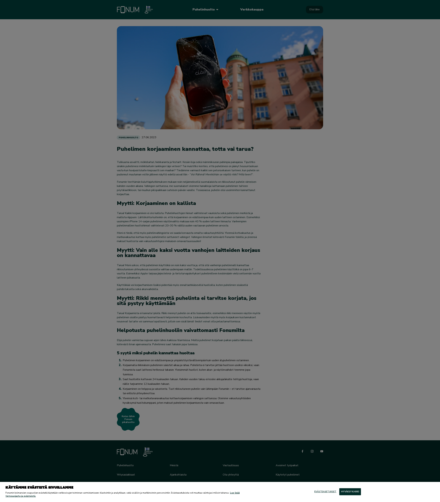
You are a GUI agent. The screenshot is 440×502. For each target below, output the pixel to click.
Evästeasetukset (325, 491)
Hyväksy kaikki (350, 491)
